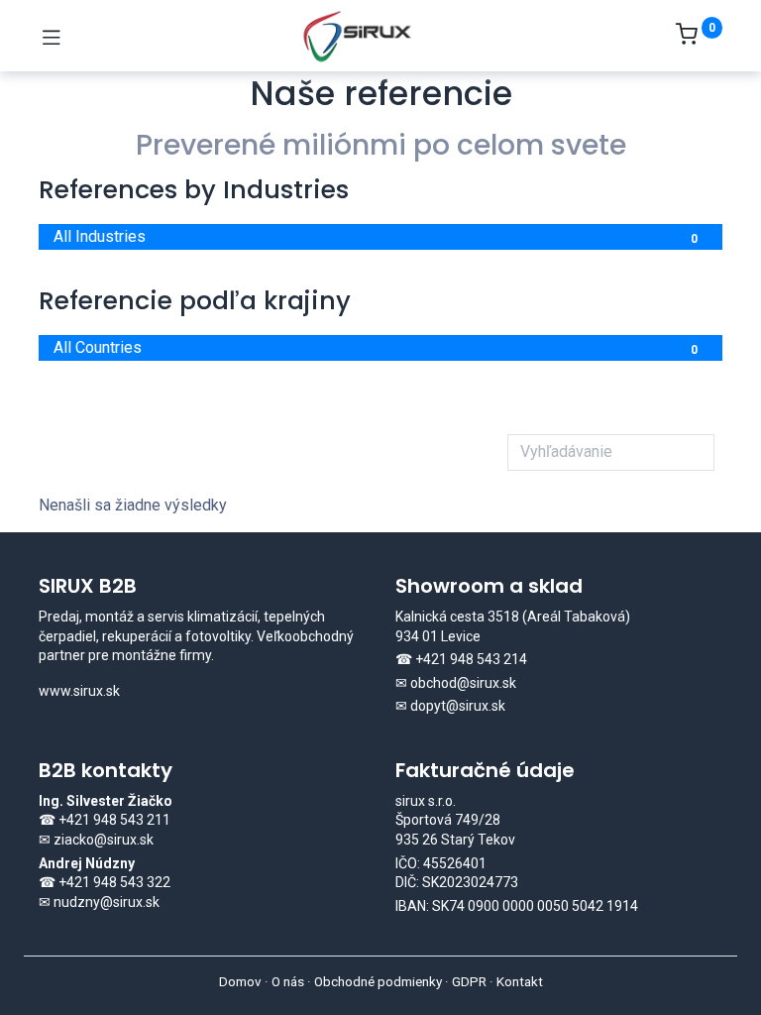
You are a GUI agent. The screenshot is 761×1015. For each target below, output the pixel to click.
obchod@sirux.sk (463, 683)
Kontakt (519, 981)
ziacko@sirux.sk (104, 839)
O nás (288, 981)
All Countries (376, 347)
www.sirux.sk (79, 691)
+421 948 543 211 (114, 820)
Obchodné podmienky (378, 981)
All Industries (376, 236)
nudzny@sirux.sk (107, 902)
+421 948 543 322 (114, 882)
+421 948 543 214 (471, 659)
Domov (240, 981)
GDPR (469, 981)
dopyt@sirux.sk (457, 706)
